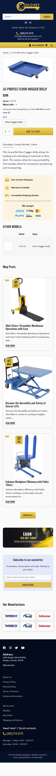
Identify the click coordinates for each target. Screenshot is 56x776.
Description (8, 144)
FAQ (42, 27)
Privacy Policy (9, 681)
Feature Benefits (22, 144)
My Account (8, 705)
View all (28, 515)
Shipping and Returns (13, 720)
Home (14, 27)
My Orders (8, 715)
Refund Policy (9, 686)
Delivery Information (13, 696)
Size (5, 117)
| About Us (22, 27)
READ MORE (10, 345)
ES (30, 22)
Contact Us (34, 27)
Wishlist (6, 710)
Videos (34, 144)
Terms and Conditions (21, 757)
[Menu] (51, 45)
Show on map (8, 665)
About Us (7, 677)
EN (26, 22)
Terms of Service (10, 691)
